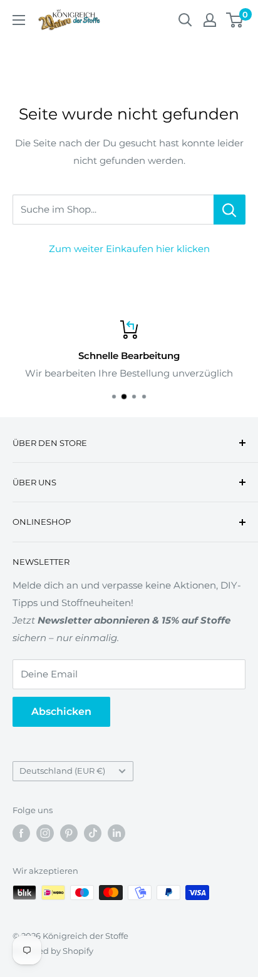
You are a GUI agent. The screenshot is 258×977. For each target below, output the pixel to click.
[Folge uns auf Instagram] (45, 833)
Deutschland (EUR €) (62, 771)
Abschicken (61, 711)
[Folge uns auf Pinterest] (69, 833)
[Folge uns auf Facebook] (21, 833)
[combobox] (113, 210)
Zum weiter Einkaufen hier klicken (129, 249)
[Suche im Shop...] (229, 210)
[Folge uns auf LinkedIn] (116, 833)
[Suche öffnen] (185, 20)
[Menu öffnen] (19, 20)
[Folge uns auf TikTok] (92, 833)
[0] (235, 20)
